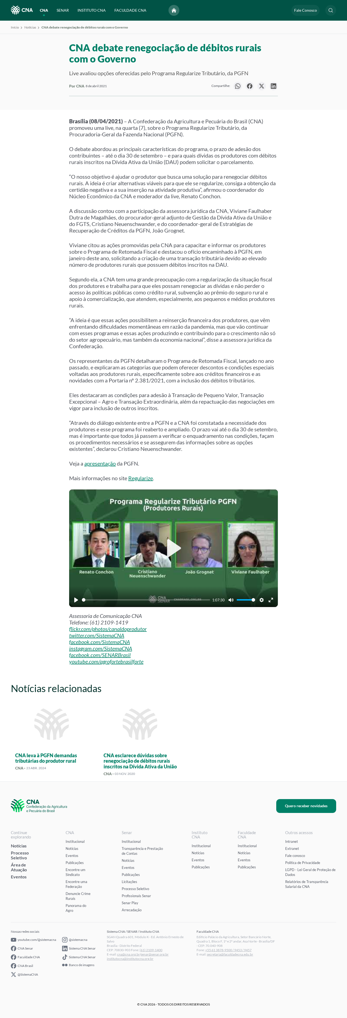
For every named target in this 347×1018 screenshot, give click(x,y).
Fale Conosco (305, 10)
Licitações (129, 881)
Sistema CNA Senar (82, 948)
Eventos (19, 876)
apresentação (100, 463)
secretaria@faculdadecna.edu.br (230, 954)
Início (15, 27)
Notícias (30, 27)
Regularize (140, 478)
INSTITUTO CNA (92, 10)
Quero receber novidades (306, 805)
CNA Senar (25, 948)
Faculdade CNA (29, 957)
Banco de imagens (81, 965)
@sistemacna (78, 940)
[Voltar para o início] (174, 10)
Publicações (75, 862)
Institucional (75, 841)
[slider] (146, 599)
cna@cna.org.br (128, 954)
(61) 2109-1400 (151, 950)
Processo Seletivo (20, 855)
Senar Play (130, 903)
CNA (44, 10)
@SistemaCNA (28, 974)
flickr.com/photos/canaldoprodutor (108, 629)
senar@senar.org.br (155, 954)
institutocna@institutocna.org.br (130, 959)
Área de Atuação (19, 867)
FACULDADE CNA (130, 10)
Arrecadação (132, 910)
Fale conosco (295, 855)
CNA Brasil (25, 966)
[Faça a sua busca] (330, 10)
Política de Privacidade (302, 862)
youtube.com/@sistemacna (37, 940)
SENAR (63, 10)
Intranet (291, 841)
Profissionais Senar (136, 896)
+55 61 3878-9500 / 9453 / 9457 (228, 950)
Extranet (292, 848)
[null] (237, 86)
